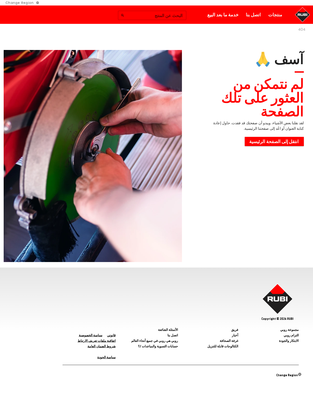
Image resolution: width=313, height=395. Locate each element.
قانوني (111, 335)
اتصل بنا (253, 14)
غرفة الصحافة (229, 341)
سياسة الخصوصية (90, 335)
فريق (234, 330)
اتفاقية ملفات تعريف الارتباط (97, 341)
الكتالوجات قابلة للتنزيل (222, 346)
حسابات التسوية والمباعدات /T (158, 346)
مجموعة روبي (289, 330)
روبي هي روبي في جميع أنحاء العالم (154, 341)
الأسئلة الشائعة (168, 330)
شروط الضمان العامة (102, 346)
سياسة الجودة (106, 357)
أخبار (235, 335)
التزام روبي (291, 335)
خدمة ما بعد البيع (223, 14)
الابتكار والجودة (289, 341)
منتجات (275, 14)
